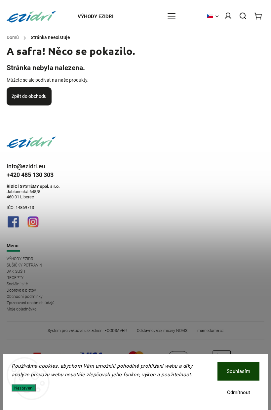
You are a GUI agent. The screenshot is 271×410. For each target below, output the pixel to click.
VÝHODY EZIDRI (20, 259)
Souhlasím (238, 371)
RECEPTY (15, 277)
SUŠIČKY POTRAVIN (24, 265)
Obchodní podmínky (25, 296)
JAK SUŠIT (16, 271)
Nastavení (23, 387)
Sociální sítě (17, 284)
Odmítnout (238, 392)
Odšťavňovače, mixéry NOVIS (162, 330)
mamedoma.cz (210, 330)
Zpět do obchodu (29, 96)
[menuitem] (99, 16)
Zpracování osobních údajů (31, 303)
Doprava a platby (21, 290)
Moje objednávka (21, 309)
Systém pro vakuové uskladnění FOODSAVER (87, 330)
